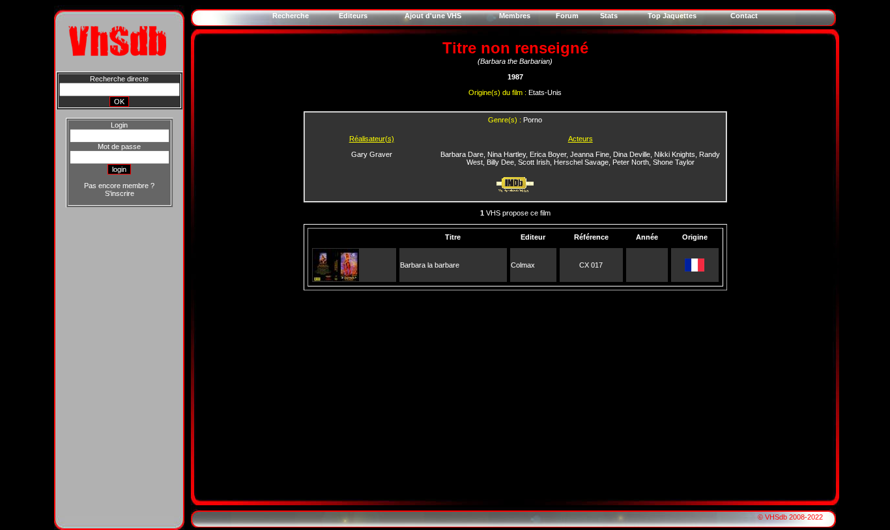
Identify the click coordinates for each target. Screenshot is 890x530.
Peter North (630, 162)
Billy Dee (500, 162)
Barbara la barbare (429, 265)
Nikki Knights (674, 154)
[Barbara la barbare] (336, 279)
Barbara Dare (461, 154)
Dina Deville (631, 154)
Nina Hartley (506, 154)
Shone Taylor (674, 162)
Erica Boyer (548, 154)
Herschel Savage (581, 162)
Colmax (523, 265)
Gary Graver (371, 154)
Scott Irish (534, 162)
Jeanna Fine (589, 154)
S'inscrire (119, 193)
